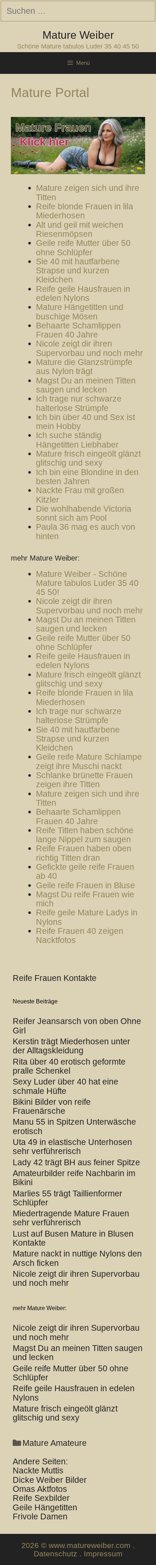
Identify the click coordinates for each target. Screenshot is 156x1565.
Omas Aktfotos (40, 1489)
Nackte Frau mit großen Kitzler (80, 495)
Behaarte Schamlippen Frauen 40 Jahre (78, 330)
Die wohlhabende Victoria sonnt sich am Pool (83, 513)
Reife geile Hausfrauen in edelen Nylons (83, 293)
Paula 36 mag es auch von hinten (85, 531)
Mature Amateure (54, 1443)
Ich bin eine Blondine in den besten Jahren (87, 476)
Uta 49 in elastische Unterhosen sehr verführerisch (72, 1146)
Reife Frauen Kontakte (55, 978)
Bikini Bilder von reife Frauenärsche (52, 1106)
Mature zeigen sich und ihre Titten (87, 192)
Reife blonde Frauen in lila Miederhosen (84, 211)
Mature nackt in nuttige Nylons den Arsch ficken (77, 1258)
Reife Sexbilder (41, 1498)
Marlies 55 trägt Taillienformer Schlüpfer (67, 1198)
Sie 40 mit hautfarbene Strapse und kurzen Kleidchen (78, 271)
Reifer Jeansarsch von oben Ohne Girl (77, 1025)
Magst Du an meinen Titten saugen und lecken (86, 385)
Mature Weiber (78, 35)
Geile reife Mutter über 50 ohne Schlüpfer (83, 247)
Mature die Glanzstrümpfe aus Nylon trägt (84, 366)
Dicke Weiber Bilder (50, 1480)
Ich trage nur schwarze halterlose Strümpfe (79, 403)
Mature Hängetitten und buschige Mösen (79, 311)
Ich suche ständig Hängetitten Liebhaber (77, 440)
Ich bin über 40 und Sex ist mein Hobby (85, 421)
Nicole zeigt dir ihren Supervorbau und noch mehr (89, 348)
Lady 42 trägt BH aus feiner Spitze (76, 1162)
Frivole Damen (40, 1516)
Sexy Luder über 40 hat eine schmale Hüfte (65, 1086)
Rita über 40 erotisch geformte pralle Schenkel (69, 1066)
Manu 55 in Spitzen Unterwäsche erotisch (74, 1126)
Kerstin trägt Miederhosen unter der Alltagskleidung (71, 1046)
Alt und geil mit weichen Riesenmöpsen (79, 229)
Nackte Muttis (38, 1470)
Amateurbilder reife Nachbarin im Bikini (74, 1177)
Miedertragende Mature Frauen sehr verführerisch (71, 1218)
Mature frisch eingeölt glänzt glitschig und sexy (88, 458)
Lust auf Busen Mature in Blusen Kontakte (73, 1238)
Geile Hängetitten (45, 1507)
